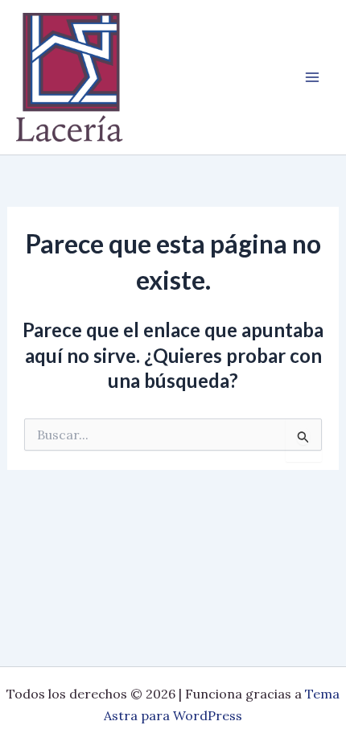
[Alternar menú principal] (312, 77)
